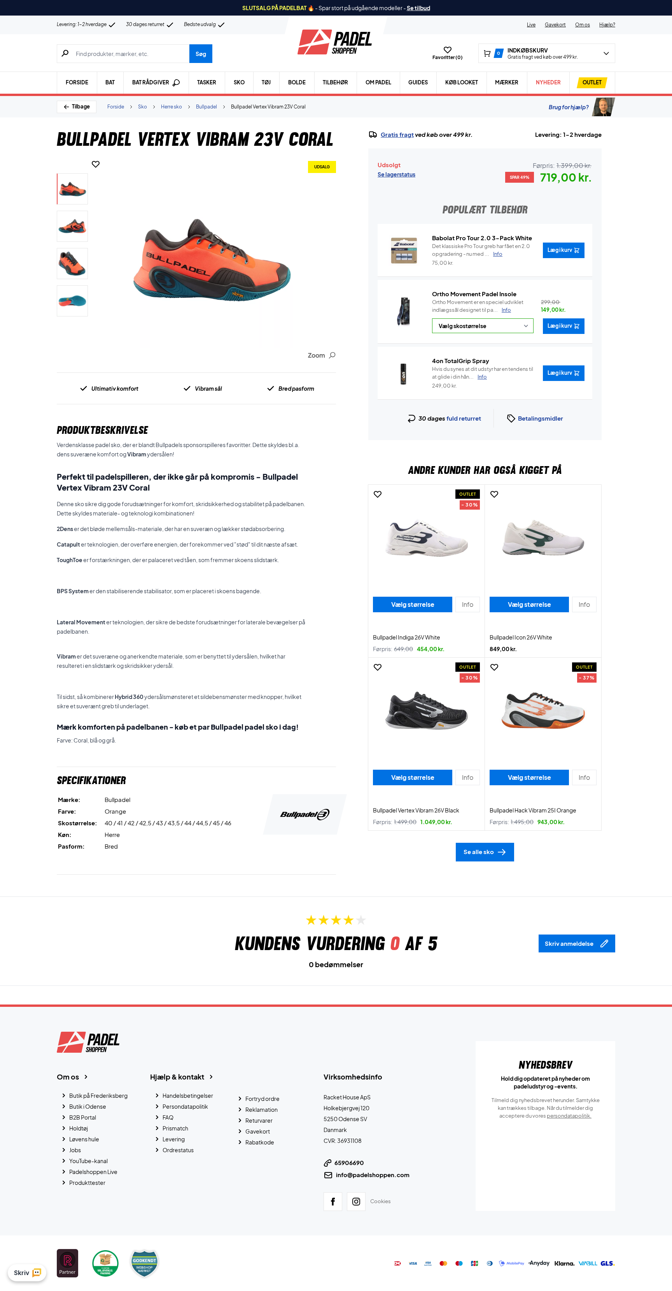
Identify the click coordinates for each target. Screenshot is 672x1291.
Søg (201, 53)
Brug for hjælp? (569, 106)
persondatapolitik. (569, 1116)
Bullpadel (206, 107)
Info (506, 310)
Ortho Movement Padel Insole (474, 293)
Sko (239, 82)
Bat (110, 82)
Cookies (380, 1201)
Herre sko (171, 107)
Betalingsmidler (540, 418)
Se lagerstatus (396, 174)
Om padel (378, 82)
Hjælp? (607, 25)
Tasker (206, 82)
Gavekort (555, 25)
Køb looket (461, 82)
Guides (418, 82)
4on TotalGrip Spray (460, 360)
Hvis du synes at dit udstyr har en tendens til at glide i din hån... (482, 373)
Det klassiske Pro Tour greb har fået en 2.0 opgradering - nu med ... (481, 250)
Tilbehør (335, 82)
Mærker (506, 82)
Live (531, 25)
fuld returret (463, 418)
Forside (77, 82)
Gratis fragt (397, 134)
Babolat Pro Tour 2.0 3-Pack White (482, 237)
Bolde (297, 82)
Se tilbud (418, 7)
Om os (582, 25)
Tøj (266, 82)
